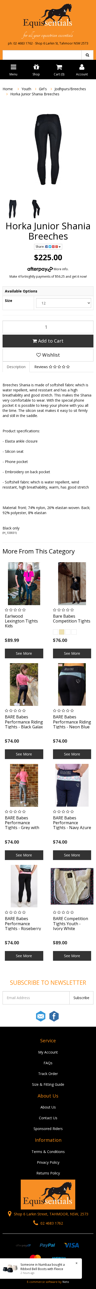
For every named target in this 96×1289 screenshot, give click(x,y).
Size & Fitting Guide (48, 1084)
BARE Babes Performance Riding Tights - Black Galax (24, 721)
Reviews (41, 366)
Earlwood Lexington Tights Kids (21, 621)
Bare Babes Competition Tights (71, 618)
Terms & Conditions (48, 1151)
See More (24, 653)
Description (16, 366)
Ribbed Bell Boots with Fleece (41, 1269)
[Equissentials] (48, 16)
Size (8, 300)
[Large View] (12, 209)
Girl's (43, 88)
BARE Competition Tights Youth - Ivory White (70, 923)
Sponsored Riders (48, 1128)
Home (8, 88)
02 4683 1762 (51, 1223)
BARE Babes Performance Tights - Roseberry (23, 923)
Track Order (48, 1073)
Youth (26, 88)
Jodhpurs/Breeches (70, 88)
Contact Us (48, 1117)
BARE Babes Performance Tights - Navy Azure (72, 822)
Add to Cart (50, 341)
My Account (48, 1052)
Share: (40, 246)
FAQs (48, 1062)
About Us (48, 1107)
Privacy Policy (48, 1162)
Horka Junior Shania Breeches (34, 94)
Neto (65, 1282)
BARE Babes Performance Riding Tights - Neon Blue (72, 721)
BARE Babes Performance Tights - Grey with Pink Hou (22, 825)
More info (60, 269)
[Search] (87, 55)
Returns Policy (48, 1173)
